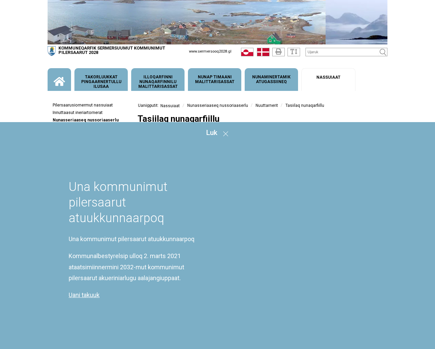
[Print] (278, 52)
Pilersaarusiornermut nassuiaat (83, 105)
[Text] (294, 52)
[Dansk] (263, 53)
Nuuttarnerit (267, 105)
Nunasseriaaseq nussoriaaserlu (86, 119)
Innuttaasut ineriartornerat (78, 112)
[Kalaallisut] (247, 53)
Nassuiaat (170, 105)
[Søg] (383, 52)
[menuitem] (59, 79)
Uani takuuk (84, 295)
